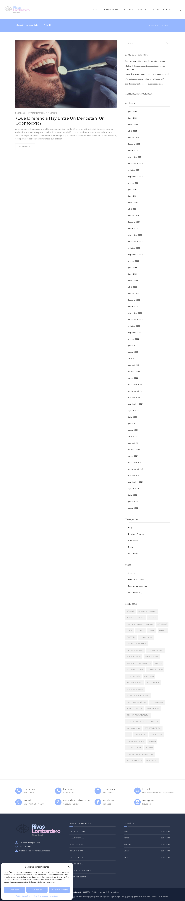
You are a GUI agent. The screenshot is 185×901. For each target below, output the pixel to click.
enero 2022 (133, 378)
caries (152, 618)
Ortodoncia (76, 857)
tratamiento (140, 735)
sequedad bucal (153, 728)
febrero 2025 (134, 144)
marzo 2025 (133, 137)
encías (152, 631)
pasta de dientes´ (134, 683)
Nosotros (143, 9)
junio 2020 (133, 501)
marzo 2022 (133, 365)
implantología (134, 657)
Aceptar (14, 889)
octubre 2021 (134, 397)
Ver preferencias (59, 889)
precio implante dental (138, 696)
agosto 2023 (133, 261)
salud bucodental (138, 715)
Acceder (132, 573)
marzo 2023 (133, 293)
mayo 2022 (133, 352)
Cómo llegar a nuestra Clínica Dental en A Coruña (125, 897)
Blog (156, 9)
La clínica (128, 9)
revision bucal (157, 702)
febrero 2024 (134, 222)
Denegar (37, 889)
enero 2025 (133, 150)
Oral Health (133, 553)
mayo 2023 (133, 280)
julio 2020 (132, 495)
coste (129, 631)
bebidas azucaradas (147, 611)
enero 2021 (133, 456)
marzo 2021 (133, 443)
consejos (162, 624)
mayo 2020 (133, 508)
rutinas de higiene (135, 709)
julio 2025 (132, 111)
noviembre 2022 (135, 319)
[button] (68, 866)
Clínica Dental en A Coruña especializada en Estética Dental (78, 896)
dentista (140, 631)
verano (149, 748)
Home (151, 25)
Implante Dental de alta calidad (78, 897)
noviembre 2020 (135, 469)
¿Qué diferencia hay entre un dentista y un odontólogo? (60, 121)
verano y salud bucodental (140, 754)
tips (128, 735)
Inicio (96, 9)
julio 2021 (132, 417)
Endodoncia (76, 864)
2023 (159, 25)
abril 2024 (132, 209)
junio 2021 (133, 423)
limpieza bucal (151, 657)
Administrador (38, 113)
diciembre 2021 (135, 384)
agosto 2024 (133, 183)
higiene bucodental (137, 644)
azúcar (130, 611)
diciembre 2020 (135, 462)
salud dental (133, 728)
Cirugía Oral (76, 851)
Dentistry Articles (136, 534)
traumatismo (156, 735)
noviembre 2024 (135, 163)
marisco (158, 663)
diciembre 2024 (135, 157)
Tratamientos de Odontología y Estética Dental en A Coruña (138, 896)
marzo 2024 (133, 215)
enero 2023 (133, 306)
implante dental (155, 650)
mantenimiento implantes (138, 663)
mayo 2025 (133, 124)
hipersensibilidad (135, 650)
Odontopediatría (79, 877)
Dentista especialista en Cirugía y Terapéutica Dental (104, 897)
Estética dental (78, 831)
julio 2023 (132, 267)
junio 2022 (133, 345)
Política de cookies (23, 896)
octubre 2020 (134, 475)
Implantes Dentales (80, 870)
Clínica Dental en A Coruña (120, 896)
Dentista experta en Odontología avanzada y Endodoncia (102, 896)
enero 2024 (133, 228)
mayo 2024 (133, 202)
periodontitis (153, 683)
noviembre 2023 (135, 241)
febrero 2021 (134, 449)
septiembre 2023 (135, 254)
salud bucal (153, 709)
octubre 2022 (134, 326)
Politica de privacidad (40, 896)
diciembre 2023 (135, 235)
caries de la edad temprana (140, 624)
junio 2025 (133, 118)
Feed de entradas (136, 579)
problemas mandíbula (136, 702)
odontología (133, 676)
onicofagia (149, 676)
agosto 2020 (133, 488)
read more (25, 147)
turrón (152, 741)
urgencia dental (134, 748)
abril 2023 (132, 287)
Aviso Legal (54, 896)
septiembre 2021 (135, 404)
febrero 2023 (134, 300)
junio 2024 (133, 196)
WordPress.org (135, 592)
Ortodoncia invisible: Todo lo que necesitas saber (144, 84)
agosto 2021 (133, 410)
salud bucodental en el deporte (142, 722)
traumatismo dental (136, 741)
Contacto (168, 9)
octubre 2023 (134, 248)
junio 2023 (133, 274)
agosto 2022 (133, 339)
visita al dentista (134, 761)
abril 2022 (132, 358)
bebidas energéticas (136, 618)
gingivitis (131, 637)
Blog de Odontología (89, 897)
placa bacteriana (135, 689)
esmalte (163, 631)
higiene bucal (146, 637)
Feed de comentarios (137, 586)
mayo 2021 (133, 430)
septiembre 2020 (135, 482)
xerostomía (152, 761)
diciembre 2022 (135, 313)
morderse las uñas (135, 670)
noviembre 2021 (135, 391)
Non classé (133, 540)
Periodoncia (76, 844)
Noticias (53, 113)
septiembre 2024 (135, 176)
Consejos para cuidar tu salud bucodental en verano (145, 61)
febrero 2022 (134, 371)
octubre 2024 (134, 170)
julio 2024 (132, 189)
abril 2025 (132, 131)
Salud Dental (76, 838)
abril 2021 (132, 436)
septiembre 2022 (135, 332)
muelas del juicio (155, 670)
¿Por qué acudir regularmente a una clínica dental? (144, 79)
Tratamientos (110, 9)
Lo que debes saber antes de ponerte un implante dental (147, 74)
